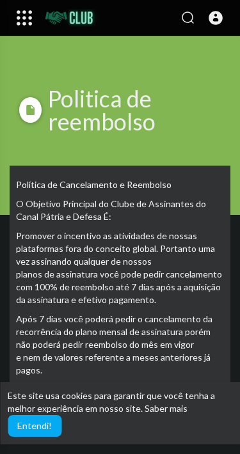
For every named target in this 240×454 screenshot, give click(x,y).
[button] (215, 18)
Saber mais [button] (166, 408)
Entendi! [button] (34, 425)
